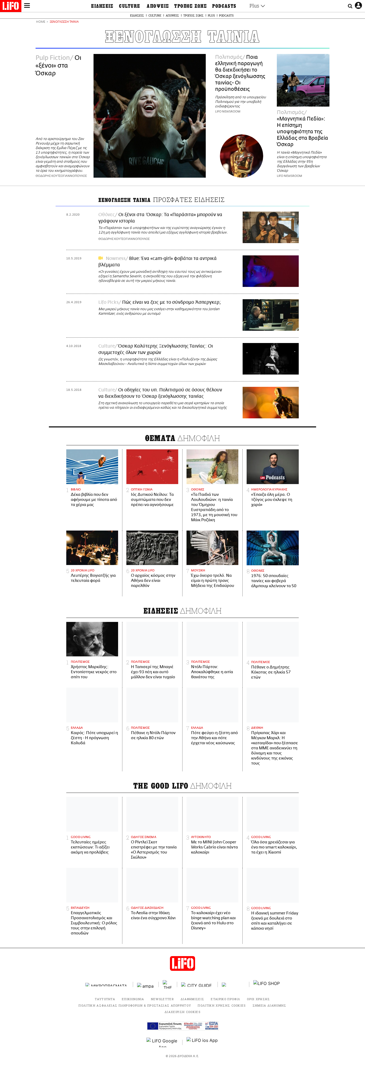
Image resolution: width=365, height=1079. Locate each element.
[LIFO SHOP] (266, 984)
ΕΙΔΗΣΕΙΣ (102, 6)
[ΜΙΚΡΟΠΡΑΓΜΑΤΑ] (107, 984)
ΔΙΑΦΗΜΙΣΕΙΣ (192, 999)
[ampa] (146, 984)
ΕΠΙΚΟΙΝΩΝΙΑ (133, 999)
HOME (40, 22)
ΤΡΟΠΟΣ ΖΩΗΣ (190, 6)
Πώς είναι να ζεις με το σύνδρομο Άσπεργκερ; (171, 302)
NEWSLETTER (162, 999)
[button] (27, 6)
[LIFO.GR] (10, 7)
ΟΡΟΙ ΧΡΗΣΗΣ (258, 999)
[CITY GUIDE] (197, 984)
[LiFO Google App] (162, 1042)
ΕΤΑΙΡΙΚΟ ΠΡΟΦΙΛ (225, 999)
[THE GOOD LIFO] (168, 984)
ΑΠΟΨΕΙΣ (158, 6)
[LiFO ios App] (203, 1042)
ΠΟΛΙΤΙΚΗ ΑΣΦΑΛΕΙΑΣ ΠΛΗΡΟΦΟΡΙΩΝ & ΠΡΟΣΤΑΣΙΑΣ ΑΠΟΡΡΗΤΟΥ (135, 1005)
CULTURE (129, 6)
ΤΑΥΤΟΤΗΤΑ (105, 999)
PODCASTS (224, 6)
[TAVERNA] (233, 985)
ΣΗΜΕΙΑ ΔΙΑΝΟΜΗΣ (269, 1005)
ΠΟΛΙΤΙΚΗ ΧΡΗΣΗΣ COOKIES (222, 1005)
